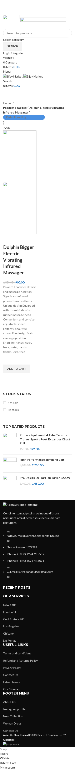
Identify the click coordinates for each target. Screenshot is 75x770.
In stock (13, 409)
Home (7, 103)
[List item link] (37, 556)
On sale (13, 402)
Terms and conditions (17, 653)
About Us (9, 702)
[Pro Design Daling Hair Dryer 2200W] (10, 484)
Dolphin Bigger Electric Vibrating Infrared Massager (18, 259)
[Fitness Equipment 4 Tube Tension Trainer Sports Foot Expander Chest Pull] (10, 442)
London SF (10, 612)
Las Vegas (9, 640)
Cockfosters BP (13, 619)
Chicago (8, 633)
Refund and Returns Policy (20, 660)
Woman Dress (12, 723)
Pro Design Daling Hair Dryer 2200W (45, 477)
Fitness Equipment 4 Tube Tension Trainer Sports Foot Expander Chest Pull (45, 439)
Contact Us (10, 675)
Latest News (11, 682)
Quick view (8, 378)
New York (9, 604)
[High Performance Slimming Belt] (10, 463)
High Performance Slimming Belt (42, 459)
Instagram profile (14, 709)
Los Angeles (11, 626)
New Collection (13, 716)
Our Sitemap (11, 689)
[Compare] (8, 239)
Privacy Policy (12, 668)
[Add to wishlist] (8, 359)
